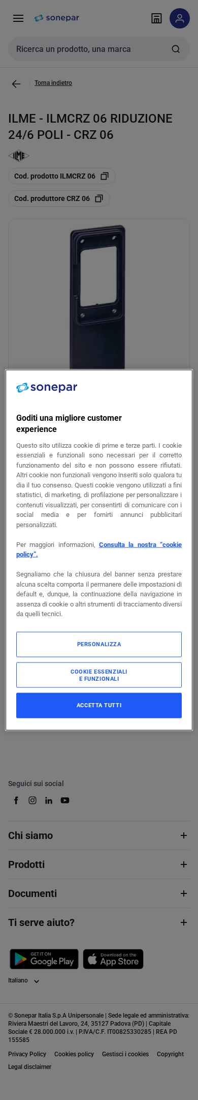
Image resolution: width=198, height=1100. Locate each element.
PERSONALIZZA (99, 643)
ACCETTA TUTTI (99, 704)
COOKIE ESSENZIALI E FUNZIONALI (99, 675)
